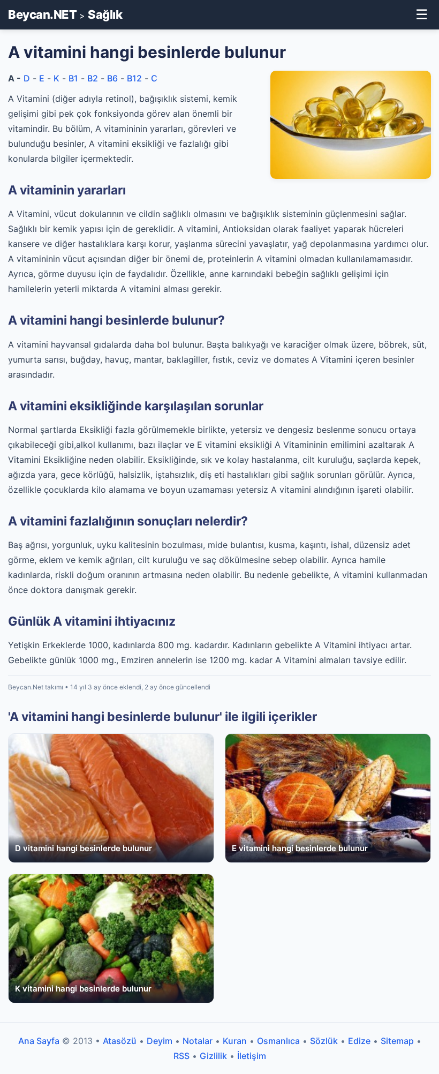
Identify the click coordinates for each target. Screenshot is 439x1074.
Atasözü (120, 1040)
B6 (112, 78)
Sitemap (397, 1040)
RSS (181, 1055)
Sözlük (324, 1040)
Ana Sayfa (38, 1040)
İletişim (251, 1055)
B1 (73, 78)
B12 (134, 78)
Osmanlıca (278, 1040)
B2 (92, 78)
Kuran (235, 1040)
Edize (359, 1040)
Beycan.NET (42, 14)
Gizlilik (213, 1055)
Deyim (159, 1040)
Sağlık (105, 14)
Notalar (198, 1040)
